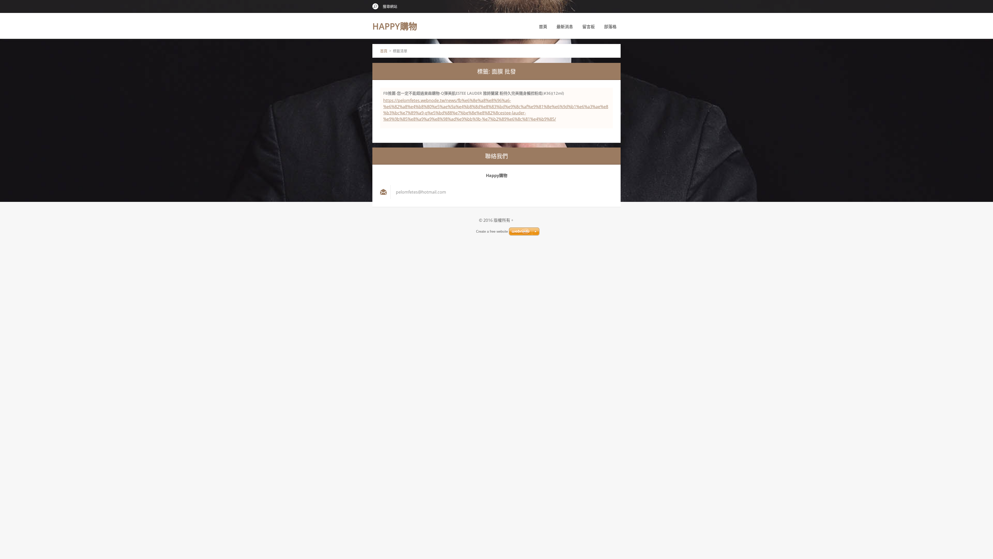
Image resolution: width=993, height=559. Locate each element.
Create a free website (492, 231)
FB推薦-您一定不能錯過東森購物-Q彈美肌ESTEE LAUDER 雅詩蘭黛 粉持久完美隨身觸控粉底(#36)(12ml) (473, 93)
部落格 (610, 27)
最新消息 (564, 27)
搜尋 (375, 6)
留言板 (588, 27)
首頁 (543, 27)
